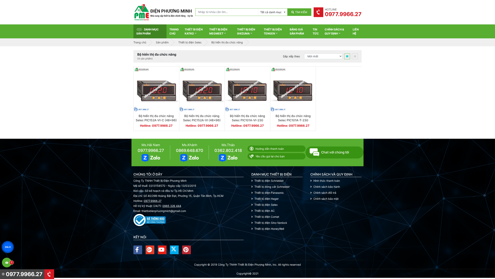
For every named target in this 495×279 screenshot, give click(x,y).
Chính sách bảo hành (326, 186)
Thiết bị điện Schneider (269, 180)
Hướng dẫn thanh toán (269, 148)
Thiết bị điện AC (264, 210)
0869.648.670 (189, 150)
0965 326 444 (171, 206)
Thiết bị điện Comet (266, 216)
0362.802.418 (228, 150)
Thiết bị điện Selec (266, 204)
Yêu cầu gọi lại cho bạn (270, 156)
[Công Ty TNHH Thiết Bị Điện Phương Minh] (163, 12)
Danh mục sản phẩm (147, 31)
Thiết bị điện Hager (266, 198)
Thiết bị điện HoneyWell (269, 228)
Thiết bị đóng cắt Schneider (272, 186)
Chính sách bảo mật (326, 198)
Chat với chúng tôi (335, 152)
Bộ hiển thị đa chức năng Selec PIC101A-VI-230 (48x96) (247, 120)
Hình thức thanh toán (326, 180)
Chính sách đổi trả (324, 192)
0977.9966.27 (151, 150)
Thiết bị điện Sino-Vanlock (270, 222)
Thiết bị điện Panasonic (269, 192)
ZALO (8, 246)
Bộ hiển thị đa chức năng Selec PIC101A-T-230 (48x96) (293, 120)
